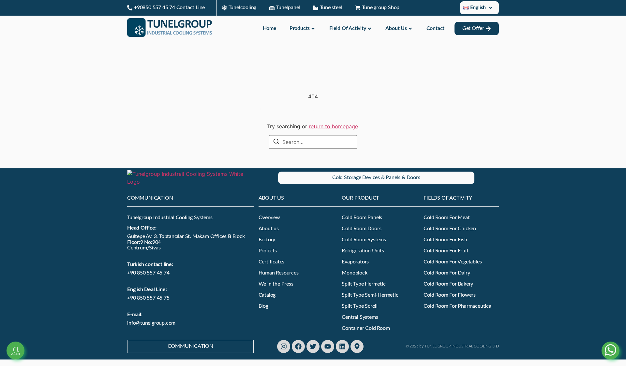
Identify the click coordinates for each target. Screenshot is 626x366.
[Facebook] (298, 346)
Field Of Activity (347, 28)
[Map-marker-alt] (357, 346)
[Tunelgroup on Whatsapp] (610, 343)
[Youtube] (327, 346)
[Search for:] (313, 142)
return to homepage (333, 126)
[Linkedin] (342, 346)
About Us (396, 28)
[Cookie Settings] (15, 350)
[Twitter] (313, 346)
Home (269, 28)
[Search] (276, 142)
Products (300, 28)
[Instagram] (283, 346)
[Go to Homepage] (169, 35)
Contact (435, 28)
